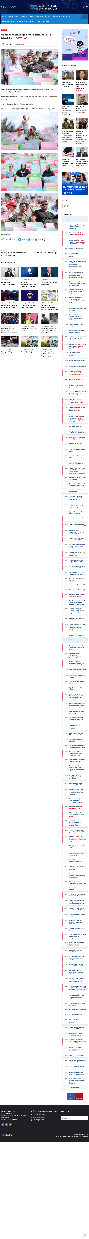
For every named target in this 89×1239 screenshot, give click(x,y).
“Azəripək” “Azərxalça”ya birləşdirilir (76, 908)
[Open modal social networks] (43, 239)
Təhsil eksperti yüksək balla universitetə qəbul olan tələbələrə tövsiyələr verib (77, 602)
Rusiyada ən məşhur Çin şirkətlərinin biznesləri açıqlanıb (76, 291)
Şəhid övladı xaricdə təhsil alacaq (76, 682)
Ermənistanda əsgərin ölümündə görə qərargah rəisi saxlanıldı (77, 308)
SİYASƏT (16, 16)
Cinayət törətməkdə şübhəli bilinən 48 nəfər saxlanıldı (77, 484)
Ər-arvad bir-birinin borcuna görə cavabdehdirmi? (77, 338)
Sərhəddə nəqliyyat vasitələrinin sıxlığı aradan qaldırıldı (77, 354)
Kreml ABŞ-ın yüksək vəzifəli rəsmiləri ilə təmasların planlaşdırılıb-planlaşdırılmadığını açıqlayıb (77, 264)
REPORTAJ (43, 16)
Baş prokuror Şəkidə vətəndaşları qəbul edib (76, 972)
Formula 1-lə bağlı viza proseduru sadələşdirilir (76, 922)
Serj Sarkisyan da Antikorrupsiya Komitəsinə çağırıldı (76, 1021)
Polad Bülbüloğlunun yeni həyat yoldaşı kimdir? (77, 525)
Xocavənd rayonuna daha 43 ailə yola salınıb (77, 1061)
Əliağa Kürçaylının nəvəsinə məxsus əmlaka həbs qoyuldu (77, 746)
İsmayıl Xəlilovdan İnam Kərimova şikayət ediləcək (76, 634)
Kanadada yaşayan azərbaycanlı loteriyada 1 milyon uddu (66, 111)
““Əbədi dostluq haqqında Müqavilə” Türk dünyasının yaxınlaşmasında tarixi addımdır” (76, 1081)
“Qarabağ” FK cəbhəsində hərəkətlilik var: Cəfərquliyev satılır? (49, 307)
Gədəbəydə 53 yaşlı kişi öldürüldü (76, 740)
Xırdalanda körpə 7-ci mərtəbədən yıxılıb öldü (76, 444)
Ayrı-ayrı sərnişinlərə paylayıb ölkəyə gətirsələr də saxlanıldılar (77, 777)
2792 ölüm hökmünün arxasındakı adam (76, 814)
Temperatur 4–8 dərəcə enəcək (76, 965)
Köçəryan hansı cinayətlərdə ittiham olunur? (77, 895)
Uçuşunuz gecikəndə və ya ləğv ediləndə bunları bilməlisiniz (77, 226)
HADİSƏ (26, 21)
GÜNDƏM (10, 16)
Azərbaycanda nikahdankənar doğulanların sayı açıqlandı (77, 875)
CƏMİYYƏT (32, 16)
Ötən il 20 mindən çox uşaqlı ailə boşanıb (77, 1004)
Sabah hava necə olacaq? (76, 1055)
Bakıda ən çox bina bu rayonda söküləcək (67, 84)
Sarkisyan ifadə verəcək (76, 248)
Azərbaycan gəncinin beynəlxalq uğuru (75, 373)
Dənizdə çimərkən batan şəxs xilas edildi (77, 676)
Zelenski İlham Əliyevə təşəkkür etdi (75, 951)
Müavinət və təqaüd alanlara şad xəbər (77, 929)
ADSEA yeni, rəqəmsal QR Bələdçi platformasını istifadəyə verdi (76, 944)
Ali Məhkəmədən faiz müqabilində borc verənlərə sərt (77, 532)
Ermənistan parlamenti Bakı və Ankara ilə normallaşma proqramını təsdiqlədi (77, 705)
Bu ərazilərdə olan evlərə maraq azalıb (76, 539)
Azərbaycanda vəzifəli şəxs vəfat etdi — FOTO (77, 1028)
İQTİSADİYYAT (24, 16)
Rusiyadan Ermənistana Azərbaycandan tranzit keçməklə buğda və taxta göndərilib (76, 792)
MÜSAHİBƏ (62, 16)
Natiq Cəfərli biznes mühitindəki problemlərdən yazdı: (77, 401)
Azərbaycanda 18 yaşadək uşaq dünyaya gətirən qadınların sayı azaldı (77, 980)
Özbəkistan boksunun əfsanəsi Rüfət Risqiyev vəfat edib (49, 331)
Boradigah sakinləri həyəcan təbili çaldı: (77, 346)
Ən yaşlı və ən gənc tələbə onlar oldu (76, 379)
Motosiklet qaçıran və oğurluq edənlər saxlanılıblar (77, 882)
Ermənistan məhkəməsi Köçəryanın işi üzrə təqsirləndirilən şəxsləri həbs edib (77, 300)
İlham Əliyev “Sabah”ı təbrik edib (77, 456)
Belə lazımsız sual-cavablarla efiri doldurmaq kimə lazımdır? (77, 627)
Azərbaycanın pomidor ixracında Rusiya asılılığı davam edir (76, 1049)
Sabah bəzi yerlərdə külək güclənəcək (76, 888)
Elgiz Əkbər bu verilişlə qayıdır (75, 688)
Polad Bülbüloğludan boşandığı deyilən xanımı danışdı (77, 241)
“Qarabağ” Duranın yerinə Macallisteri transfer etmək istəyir (9, 331)
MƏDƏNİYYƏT (5, 21)
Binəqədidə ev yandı (77, 518)
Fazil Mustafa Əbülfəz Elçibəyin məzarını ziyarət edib (82, 162)
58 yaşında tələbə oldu (75, 426)
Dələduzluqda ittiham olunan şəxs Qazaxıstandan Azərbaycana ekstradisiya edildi (77, 768)
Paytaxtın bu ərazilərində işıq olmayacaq (77, 670)
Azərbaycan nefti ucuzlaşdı (77, 589)
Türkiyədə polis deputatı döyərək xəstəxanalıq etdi (76, 1073)
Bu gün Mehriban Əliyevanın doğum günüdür (77, 618)
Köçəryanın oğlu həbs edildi (77, 585)
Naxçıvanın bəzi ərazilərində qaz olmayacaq (77, 478)
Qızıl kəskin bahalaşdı (75, 1014)
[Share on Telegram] (37, 239)
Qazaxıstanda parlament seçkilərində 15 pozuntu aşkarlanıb (76, 719)
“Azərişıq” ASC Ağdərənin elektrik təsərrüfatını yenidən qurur (77, 1041)
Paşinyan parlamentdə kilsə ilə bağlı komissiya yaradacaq (77, 867)
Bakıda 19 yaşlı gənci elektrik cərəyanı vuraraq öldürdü (77, 462)
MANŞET (4, 16)
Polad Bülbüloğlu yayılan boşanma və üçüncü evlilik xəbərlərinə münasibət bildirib (76, 317)
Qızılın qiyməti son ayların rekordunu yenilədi (76, 1067)
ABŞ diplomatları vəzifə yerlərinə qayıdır (76, 386)
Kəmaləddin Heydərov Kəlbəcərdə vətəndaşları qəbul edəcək (76, 497)
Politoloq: (77, 839)
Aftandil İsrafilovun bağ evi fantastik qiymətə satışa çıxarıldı (77, 546)
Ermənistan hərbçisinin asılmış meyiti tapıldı (75, 783)
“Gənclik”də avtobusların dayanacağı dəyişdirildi (76, 860)
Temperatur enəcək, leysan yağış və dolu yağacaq (77, 361)
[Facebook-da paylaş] (12, 239)
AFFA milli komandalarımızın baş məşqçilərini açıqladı (28, 284)
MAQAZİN (39, 21)
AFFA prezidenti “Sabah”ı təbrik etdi (76, 579)
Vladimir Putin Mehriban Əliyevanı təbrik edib (76, 734)
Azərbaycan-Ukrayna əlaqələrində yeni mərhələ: (82, 137)
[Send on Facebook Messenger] (22, 239)
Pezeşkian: (76, 647)
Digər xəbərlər (75, 1087)
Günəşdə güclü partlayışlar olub (77, 846)
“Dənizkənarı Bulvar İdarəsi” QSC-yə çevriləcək (77, 915)
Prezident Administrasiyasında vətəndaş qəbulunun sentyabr (75, 823)
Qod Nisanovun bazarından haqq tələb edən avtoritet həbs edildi (77, 418)
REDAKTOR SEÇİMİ (52, 16)
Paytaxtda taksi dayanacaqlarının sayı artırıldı (75, 255)
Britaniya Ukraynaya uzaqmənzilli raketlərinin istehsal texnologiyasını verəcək (76, 611)
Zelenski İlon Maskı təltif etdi (77, 366)
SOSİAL (68, 16)
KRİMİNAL (20, 21)
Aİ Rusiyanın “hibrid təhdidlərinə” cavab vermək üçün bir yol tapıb (77, 283)
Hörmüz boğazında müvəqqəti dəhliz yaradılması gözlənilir (75, 655)
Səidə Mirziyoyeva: (77, 696)
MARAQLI (46, 21)
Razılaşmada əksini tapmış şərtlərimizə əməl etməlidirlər (77, 408)
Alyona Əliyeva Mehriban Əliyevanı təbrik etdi (76, 512)
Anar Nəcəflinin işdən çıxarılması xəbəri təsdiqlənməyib (81, 86)
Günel (10, 44)
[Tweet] (30, 239)
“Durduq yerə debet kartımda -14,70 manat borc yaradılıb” (77, 987)
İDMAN (4, 30)
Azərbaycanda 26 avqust (77, 595)
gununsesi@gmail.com (39, 1117)
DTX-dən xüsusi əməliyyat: (67, 136)
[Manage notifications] (85, 1235)
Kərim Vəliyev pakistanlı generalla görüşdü (76, 831)
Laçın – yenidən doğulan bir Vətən (77, 450)
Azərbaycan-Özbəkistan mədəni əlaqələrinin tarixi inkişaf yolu (76, 753)
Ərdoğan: (77, 663)
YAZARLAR (13, 21)
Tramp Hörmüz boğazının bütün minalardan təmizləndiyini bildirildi (76, 800)
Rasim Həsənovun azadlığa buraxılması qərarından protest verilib (77, 853)
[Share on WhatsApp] (4, 239)
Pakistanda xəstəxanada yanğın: (77, 561)
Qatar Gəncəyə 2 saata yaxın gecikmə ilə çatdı (77, 936)
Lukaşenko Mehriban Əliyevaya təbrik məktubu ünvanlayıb (76, 727)
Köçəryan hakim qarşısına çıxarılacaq (76, 712)
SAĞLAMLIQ (32, 21)
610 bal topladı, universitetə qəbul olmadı (77, 567)
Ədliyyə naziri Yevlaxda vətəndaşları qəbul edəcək (77, 431)
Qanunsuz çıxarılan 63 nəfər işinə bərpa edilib (68, 162)
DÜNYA (37, 16)
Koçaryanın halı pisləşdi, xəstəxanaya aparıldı (76, 1034)
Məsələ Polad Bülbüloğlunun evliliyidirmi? (77, 490)
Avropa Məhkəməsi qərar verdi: (76, 275)
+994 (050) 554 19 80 (39, 1114)
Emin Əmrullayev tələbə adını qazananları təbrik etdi (77, 760)
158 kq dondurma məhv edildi (77, 1009)
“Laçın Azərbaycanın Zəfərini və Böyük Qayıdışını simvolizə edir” (77, 393)
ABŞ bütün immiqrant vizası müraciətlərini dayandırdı (77, 573)
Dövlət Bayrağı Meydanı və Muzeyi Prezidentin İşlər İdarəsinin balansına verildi (77, 902)
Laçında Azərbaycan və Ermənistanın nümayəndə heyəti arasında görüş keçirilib (76, 996)
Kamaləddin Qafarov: (77, 554)
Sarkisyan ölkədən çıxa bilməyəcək (76, 325)
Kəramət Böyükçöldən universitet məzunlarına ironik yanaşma (76, 505)
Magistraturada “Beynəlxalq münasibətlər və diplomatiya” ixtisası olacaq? (77, 470)
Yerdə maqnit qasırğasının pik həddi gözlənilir (76, 331)
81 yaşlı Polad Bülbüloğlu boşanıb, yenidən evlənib (81, 110)
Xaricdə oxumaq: (76, 807)
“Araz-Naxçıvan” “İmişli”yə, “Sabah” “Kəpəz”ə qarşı (47, 354)
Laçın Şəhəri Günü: (77, 438)
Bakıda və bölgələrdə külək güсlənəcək (77, 233)
